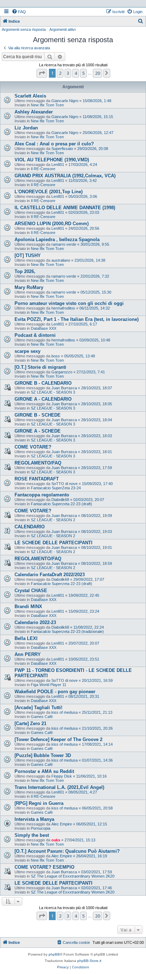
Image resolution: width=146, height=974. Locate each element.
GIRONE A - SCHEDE (38, 431)
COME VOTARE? (33, 447)
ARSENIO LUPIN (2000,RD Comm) (52, 223)
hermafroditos (63, 308)
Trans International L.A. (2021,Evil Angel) (59, 787)
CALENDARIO (30, 526)
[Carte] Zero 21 (30, 723)
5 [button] (83, 73)
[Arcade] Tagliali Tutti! (38, 707)
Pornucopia (40, 828)
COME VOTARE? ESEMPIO (44, 867)
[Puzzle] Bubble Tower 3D (43, 755)
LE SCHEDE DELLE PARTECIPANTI (53, 542)
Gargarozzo (61, 372)
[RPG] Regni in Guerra (39, 803)
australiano (60, 260)
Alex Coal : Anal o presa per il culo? (54, 143)
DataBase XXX (43, 328)
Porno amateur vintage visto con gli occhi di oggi (69, 303)
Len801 (57, 164)
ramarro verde (63, 244)
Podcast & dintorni (35, 335)
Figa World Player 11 (48, 685)
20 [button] (97, 73)
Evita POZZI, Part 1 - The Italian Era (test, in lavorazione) (77, 319)
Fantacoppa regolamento (42, 494)
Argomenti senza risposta (24, 29)
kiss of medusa (64, 712)
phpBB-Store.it (89, 961)
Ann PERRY (28, 654)
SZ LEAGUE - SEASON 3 (53, 392)
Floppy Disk (61, 776)
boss (55, 356)
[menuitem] (19, 11)
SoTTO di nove (64, 484)
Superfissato (62, 148)
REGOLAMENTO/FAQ (38, 463)
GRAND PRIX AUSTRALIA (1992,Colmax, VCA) (65, 175)
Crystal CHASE (31, 590)
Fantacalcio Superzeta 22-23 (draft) (61, 504)
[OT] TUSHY (28, 255)
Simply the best (32, 835)
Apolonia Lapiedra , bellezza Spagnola (57, 239)
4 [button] (75, 73)
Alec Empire (61, 824)
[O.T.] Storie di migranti (40, 367)
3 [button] (68, 73)
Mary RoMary (29, 287)
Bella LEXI (26, 638)
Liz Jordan (26, 127)
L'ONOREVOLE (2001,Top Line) (49, 191)
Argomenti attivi (62, 29)
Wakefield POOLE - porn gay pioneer (55, 691)
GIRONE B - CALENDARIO (43, 383)
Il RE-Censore (43, 169)
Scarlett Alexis (30, 96)
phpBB (54, 954)
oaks (55, 840)
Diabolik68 (60, 499)
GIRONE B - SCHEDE (38, 415)
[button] (41, 73)
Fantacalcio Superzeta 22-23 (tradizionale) (67, 631)
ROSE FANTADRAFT (37, 479)
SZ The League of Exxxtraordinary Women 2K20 (72, 876)
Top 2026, (25, 271)
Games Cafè (42, 716)
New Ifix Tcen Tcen (47, 105)
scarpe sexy (27, 351)
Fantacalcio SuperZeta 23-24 (56, 488)
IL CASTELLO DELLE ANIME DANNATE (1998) (65, 207)
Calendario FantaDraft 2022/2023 (50, 574)
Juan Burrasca (64, 388)
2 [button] (60, 73)
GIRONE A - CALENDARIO (43, 399)
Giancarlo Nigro (64, 101)
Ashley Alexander (34, 112)
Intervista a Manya (34, 819)
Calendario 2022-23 (35, 622)
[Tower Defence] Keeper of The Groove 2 (58, 739)
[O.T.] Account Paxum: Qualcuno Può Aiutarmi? (67, 851)
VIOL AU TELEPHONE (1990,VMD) (52, 159)
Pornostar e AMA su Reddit (44, 771)
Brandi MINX (28, 606)
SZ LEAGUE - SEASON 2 (53, 520)
